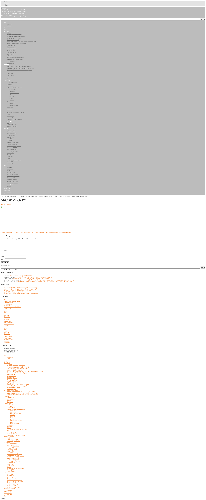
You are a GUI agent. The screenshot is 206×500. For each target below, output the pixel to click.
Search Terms (7, 338)
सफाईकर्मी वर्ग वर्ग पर (11, 374)
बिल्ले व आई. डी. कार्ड (12, 445)
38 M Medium (10, 475)
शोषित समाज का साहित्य (12, 380)
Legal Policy (7, 325)
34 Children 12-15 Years (13, 487)
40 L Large (10, 477)
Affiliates (6, 341)
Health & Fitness (11, 432)
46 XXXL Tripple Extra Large (15, 481)
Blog (5, 299)
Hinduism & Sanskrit (15, 413)
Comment (4, 250)
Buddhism (13, 412)
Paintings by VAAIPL (9, 488)
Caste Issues (13, 410)
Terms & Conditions (9, 324)
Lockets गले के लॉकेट (12, 448)
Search (203, 267)
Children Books (11, 407)
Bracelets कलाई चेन (12, 449)
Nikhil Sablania (8, 304)
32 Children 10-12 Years (13, 485)
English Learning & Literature (14, 420)
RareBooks (10, 406)
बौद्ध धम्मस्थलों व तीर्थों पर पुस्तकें (14, 370)
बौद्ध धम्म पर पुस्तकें (11, 376)
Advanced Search (8, 339)
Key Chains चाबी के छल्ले (13, 446)
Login (5, 4)
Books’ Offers (7, 491)
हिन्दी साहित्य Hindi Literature (11, 390)
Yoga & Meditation (12, 433)
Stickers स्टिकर (11, 471)
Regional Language (9, 436)
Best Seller (6, 315)
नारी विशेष (9, 364)
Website (3, 259)
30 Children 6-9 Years (12, 484)
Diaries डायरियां (11, 465)
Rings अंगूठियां (10, 451)
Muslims (12, 416)
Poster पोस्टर (10, 464)
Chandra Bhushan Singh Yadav (12, 301)
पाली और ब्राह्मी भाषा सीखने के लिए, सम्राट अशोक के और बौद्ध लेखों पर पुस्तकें (25, 371)
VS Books (9, 494)
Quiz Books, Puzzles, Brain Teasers (16, 435)
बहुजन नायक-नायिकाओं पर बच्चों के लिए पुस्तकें (18, 384)
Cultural (12, 419)
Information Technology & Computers (17, 429)
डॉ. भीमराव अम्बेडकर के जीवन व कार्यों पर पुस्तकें (18, 367)
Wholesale (6, 396)
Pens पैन (9, 467)
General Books (8, 493)
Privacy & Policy (8, 322)
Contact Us (7, 317)
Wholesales (7, 342)
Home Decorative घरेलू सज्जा (14, 454)
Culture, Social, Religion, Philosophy (16, 409)
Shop (5, 361)
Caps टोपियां (10, 452)
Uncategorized (7, 308)
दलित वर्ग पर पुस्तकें (11, 381)
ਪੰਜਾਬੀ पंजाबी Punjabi (12, 439)
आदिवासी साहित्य (11, 383)
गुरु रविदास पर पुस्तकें (12, 378)
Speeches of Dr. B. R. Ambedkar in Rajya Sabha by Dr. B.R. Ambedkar (31, 278)
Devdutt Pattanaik (8, 302)
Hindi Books (7, 363)
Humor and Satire (14, 423)
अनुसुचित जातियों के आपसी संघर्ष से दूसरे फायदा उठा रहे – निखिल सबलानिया (21, 293)
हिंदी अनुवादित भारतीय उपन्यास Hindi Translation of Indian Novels (23, 393)
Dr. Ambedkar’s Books (13, 405)
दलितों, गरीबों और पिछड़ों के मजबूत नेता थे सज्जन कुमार (16, 292)
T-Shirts (6, 472)
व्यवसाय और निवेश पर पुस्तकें (13, 387)
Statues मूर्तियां (10, 470)
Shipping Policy (8, 314)
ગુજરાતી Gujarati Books (13, 441)
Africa (8, 431)
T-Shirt (9, 400)
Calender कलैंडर (11, 462)
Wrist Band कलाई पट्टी (13, 459)
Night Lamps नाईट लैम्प (13, 455)
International (10, 425)
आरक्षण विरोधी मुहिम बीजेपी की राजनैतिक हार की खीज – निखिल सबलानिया (21, 289)
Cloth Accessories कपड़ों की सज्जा (15, 457)
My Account (6, 3)
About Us (6, 319)
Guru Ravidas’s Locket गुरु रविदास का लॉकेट (21, 275)
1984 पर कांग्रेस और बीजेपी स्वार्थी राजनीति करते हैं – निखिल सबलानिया (20, 287)
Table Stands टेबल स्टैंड (13, 458)
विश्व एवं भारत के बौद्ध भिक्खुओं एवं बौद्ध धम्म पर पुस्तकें (19, 373)
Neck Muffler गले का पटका (13, 461)
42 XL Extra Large (12, 478)
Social (11, 418)
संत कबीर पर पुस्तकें (11, 389)
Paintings (9, 490)
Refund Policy (7, 321)
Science (9, 428)
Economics (10, 426)
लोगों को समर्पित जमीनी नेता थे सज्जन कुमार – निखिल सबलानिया (19, 290)
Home (2, 196)
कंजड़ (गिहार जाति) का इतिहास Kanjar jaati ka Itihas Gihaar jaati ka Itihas (35, 277)
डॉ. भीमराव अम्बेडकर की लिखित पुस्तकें (16, 365)
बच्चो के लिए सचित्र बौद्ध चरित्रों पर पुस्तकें (17, 386)
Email (3, 256)
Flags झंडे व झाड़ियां (11, 444)
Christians (12, 415)
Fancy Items (10, 402)
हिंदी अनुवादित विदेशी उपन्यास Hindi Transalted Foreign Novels (22, 394)
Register (5, 5)
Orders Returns (8, 336)
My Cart (5, 1)
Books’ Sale (7, 360)
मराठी (8, 438)
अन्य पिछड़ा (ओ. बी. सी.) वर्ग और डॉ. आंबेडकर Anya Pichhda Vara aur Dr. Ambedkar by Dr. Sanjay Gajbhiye (47, 280)
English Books (11, 399)
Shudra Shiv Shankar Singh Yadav (12, 307)
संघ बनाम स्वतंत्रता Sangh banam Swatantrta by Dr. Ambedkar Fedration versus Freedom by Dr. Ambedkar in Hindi (45, 281)
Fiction (12, 422)
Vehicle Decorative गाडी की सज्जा (15, 468)
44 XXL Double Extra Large (14, 480)
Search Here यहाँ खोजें (6, 265)
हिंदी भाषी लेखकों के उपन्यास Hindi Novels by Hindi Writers (21, 392)
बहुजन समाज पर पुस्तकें (12, 377)
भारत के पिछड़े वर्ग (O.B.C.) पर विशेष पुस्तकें (17, 368)
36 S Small (10, 474)
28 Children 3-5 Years (12, 483)
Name (3, 253)
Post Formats (7, 305)
